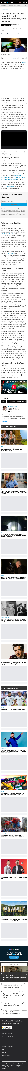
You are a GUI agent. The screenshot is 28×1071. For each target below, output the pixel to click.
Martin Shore (16, 24)
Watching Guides (6, 25)
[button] (2, 2)
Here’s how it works (14, 35)
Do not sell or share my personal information (12, 1058)
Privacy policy (5, 1039)
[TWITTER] (9, 411)
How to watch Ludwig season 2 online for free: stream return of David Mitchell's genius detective (14, 985)
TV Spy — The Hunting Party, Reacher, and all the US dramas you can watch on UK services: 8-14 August (15, 1012)
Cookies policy (5, 1043)
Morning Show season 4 (15, 5)
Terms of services (18, 208)
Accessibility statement (7, 1046)
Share (5, 58)
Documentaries (5, 9)
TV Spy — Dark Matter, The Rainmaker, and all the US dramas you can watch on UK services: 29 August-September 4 (15, 976)
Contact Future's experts (7, 1036)
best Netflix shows (9, 186)
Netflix (24, 62)
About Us (4, 1052)
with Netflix (11, 253)
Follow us (16, 58)
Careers (3, 1049)
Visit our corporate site (12, 1023)
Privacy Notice (20, 210)
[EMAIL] (12, 411)
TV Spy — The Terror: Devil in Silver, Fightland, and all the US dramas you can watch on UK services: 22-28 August (14, 994)
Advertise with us (6, 1055)
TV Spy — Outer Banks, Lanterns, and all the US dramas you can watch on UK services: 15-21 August (14, 1003)
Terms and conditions (7, 1033)
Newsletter (24, 58)
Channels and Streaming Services (17, 401)
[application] (14, 139)
